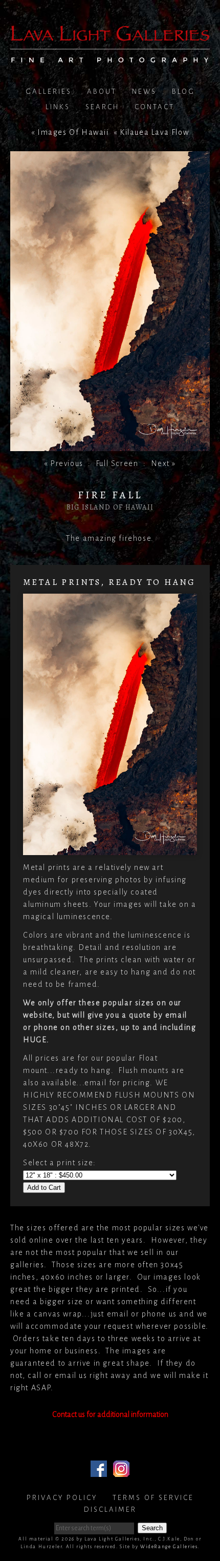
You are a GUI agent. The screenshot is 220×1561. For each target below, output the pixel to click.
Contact (154, 107)
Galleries (49, 91)
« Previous (63, 463)
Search (102, 107)
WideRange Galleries (168, 1546)
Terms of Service (153, 1498)
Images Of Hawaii (73, 132)
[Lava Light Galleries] (110, 56)
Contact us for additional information (110, 1414)
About (102, 91)
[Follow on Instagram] (121, 1471)
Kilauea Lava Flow (154, 132)
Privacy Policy (62, 1498)
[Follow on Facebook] (99, 1471)
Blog (183, 91)
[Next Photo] (110, 445)
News (144, 91)
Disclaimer (110, 1509)
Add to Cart (44, 1187)
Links (58, 107)
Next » (164, 463)
